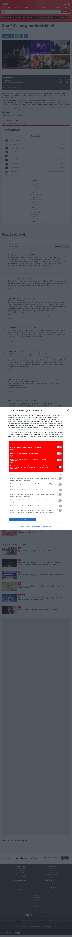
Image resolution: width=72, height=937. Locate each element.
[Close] (68, 411)
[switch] (59, 447)
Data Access (36, 526)
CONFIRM (22, 519)
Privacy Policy (47, 526)
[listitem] (36, 443)
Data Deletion (25, 526)
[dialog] (36, 468)
